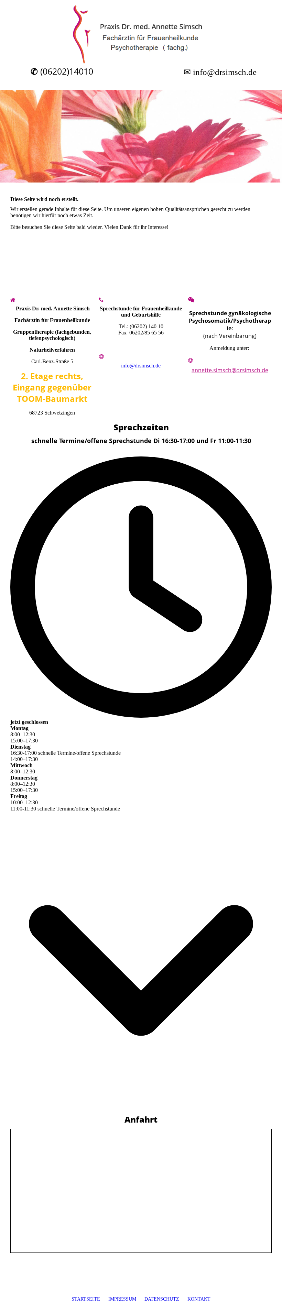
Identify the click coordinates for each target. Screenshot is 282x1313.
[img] (141, 34)
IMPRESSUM (122, 1299)
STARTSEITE (86, 1299)
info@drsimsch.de (141, 365)
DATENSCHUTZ (161, 1299)
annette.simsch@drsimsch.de (230, 370)
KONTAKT (198, 1299)
